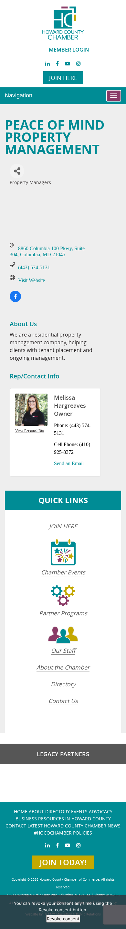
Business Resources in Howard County (63, 819)
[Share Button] (17, 171)
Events (79, 811)
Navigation (18, 95)
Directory (63, 684)
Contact (15, 826)
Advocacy (100, 811)
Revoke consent (63, 918)
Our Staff (63, 650)
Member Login (69, 49)
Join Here (63, 78)
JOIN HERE (63, 526)
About (36, 811)
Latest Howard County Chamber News (74, 826)
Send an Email (69, 463)
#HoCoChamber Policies (63, 833)
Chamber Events (63, 572)
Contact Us (63, 701)
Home (20, 811)
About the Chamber (63, 667)
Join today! (63, 862)
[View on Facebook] (15, 300)
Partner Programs (63, 613)
